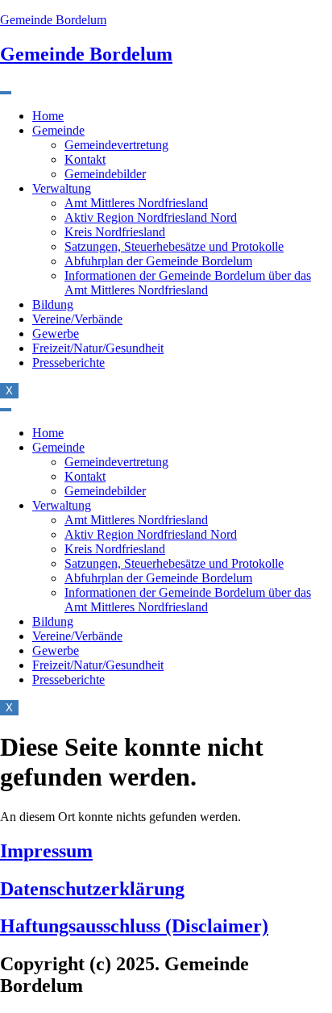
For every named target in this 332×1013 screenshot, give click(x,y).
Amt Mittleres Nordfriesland (136, 203)
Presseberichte (68, 362)
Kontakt (85, 159)
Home (48, 116)
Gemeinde (58, 130)
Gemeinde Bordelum (53, 20)
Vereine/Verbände (77, 319)
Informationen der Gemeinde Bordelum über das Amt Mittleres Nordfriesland (187, 283)
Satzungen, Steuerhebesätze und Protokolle (174, 246)
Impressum (46, 850)
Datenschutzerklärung (92, 888)
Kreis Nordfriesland (114, 232)
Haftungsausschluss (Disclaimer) (134, 925)
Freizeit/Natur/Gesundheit (98, 348)
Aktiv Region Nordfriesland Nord (150, 217)
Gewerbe (55, 333)
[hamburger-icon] (5, 92)
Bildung (52, 304)
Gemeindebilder (105, 174)
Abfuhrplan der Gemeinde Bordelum (158, 261)
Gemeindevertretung (116, 145)
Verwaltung (61, 188)
